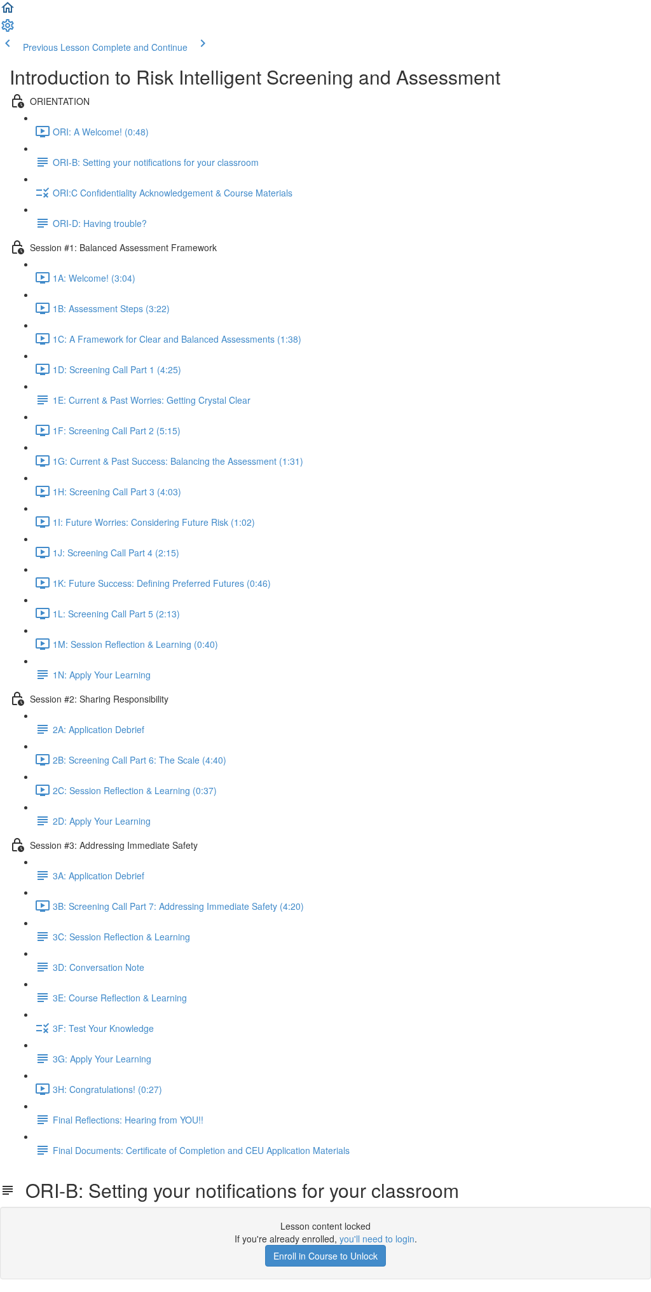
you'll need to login (377, 1238)
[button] (7, 11)
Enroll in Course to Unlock (325, 1255)
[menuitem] (7, 29)
